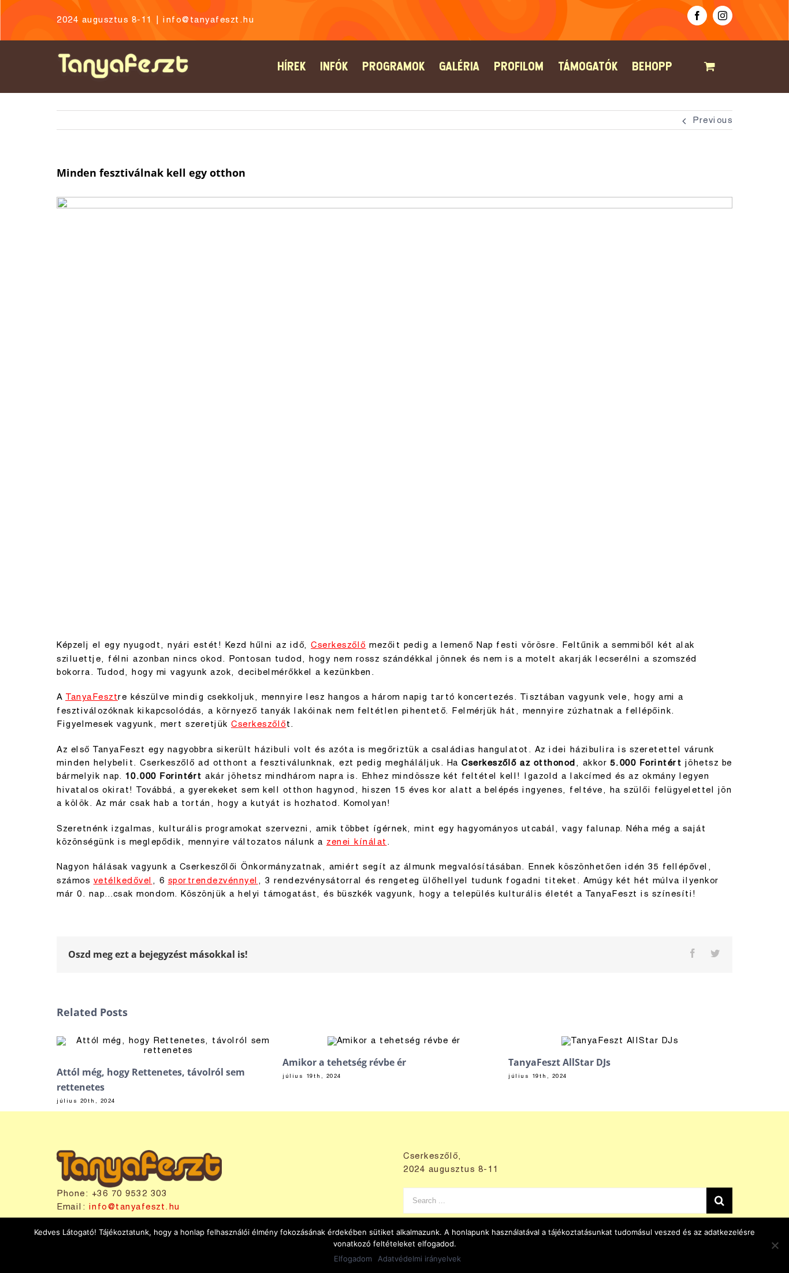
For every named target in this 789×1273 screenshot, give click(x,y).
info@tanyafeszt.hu (208, 20)
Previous (712, 121)
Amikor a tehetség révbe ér (344, 1062)
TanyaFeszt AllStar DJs (559, 1062)
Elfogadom (353, 1258)
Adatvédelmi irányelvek (419, 1258)
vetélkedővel (123, 881)
